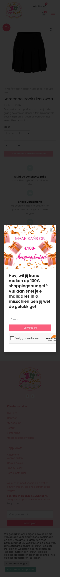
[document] (30, 288)
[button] (51, 230)
